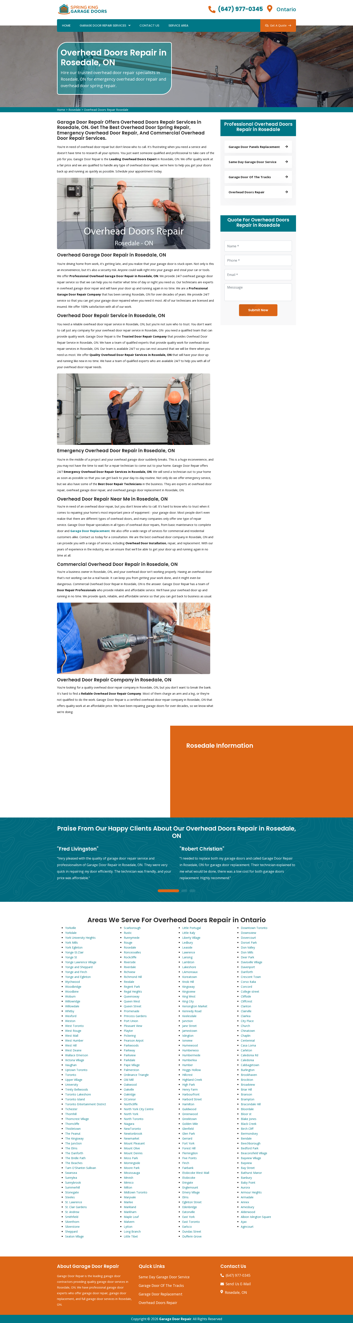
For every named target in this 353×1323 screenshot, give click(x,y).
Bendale (246, 1138)
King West (188, 996)
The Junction (73, 1143)
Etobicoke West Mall (195, 1173)
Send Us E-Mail (238, 1283)
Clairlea (245, 1016)
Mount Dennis (133, 1153)
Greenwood (190, 1114)
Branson (246, 1094)
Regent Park (132, 987)
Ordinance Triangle (136, 1075)
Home (66, 25)
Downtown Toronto (254, 928)
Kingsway (188, 987)
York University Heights (80, 938)
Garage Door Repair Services (103, 25)
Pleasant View (133, 1026)
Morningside (132, 1163)
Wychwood (72, 982)
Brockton (247, 1080)
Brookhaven (249, 1075)
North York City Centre (139, 1109)
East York (188, 1217)
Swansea (71, 1173)
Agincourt (247, 1227)
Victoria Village (74, 1060)
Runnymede (132, 938)
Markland (130, 1207)
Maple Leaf (131, 1217)
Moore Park (132, 1168)
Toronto (70, 1075)
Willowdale (72, 1006)
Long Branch (132, 1231)
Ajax (244, 1222)
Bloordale (247, 1109)
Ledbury (187, 942)
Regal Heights (133, 991)
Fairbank (187, 1168)
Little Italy (188, 933)
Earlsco (187, 1227)
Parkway (129, 1050)
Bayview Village (251, 1158)
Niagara (129, 1124)
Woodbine (72, 991)
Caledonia (247, 1060)
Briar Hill (246, 1089)
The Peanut (72, 1133)
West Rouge (73, 1031)
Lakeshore (189, 967)
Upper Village (73, 1080)
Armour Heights (251, 1192)
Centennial (248, 1040)
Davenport (248, 967)
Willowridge (72, 1001)
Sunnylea (71, 1178)
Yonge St (71, 957)
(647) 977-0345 (240, 9)
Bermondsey (249, 1133)
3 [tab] (192, 891)
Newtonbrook (133, 1133)
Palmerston (131, 1070)
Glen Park (188, 1133)
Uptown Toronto (76, 1070)
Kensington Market (194, 1006)
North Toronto (133, 1119)
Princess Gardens (135, 1016)
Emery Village (191, 1192)
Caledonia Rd (249, 1055)
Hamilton (188, 1104)
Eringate (187, 1182)
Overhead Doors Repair (158, 1302)
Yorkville (70, 928)
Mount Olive (132, 1148)
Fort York (188, 1143)
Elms (185, 1197)
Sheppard (71, 1231)
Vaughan (71, 1065)
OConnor (130, 1099)
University (71, 1084)
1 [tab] (168, 891)
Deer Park (247, 957)
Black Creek (248, 1124)
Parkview (130, 1055)
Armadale (247, 1197)
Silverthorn (72, 1222)
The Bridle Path (75, 1158)
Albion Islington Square (256, 1217)
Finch (185, 1163)
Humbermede (191, 1055)
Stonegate (72, 1192)
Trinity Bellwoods (76, 1089)
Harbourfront (191, 1094)
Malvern (129, 1222)
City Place (247, 1021)
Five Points (189, 1158)
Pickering (130, 1036)
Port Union (131, 1021)
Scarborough (132, 928)
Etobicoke (188, 1178)
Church (245, 1026)
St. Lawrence (73, 1202)
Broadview (248, 1084)
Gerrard (187, 1138)
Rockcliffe (130, 957)
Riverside (130, 962)
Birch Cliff (247, 1129)
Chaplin (245, 1036)
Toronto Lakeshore (78, 1094)
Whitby (69, 1011)
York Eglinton (74, 947)
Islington (187, 1036)
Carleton (246, 1050)
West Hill (71, 1045)
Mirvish (128, 1178)
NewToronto (132, 1129)
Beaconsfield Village (254, 1153)
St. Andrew (72, 1212)
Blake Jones (248, 1119)
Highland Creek (192, 1080)
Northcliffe (131, 1104)
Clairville (246, 1011)
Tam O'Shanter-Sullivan (80, 1168)
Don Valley (248, 947)
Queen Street (132, 1006)
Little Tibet (131, 1236)
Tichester (71, 1109)
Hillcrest (187, 1075)
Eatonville (188, 1212)
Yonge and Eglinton (78, 977)
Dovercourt (248, 938)
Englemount (190, 1187)
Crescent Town (251, 977)
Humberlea (189, 1060)
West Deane (73, 1050)
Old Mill (129, 1080)
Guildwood (189, 1109)
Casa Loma (248, 1045)
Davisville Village (251, 962)
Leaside (187, 947)
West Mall (71, 1036)
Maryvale (130, 1197)
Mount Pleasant (134, 1143)
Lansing (187, 957)
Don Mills (247, 952)
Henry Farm (190, 1089)
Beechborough (250, 1143)
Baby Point (248, 1182)
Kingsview (188, 991)
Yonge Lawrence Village (80, 962)
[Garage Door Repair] (82, 9)
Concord (246, 987)
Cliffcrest (246, 1001)
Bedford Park (249, 1148)
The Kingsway (74, 1138)
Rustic (128, 933)
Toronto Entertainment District (85, 1104)
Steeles (70, 1197)
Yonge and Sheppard (79, 967)
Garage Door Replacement (160, 1294)
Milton (128, 1187)
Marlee (128, 1202)
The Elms (71, 1148)
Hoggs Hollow (191, 1070)
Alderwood (248, 1212)
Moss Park (131, 1158)
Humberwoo (190, 1050)
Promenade (131, 1011)
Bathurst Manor (251, 1173)
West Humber (74, 1040)
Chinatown (248, 1031)
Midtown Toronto (135, 1192)
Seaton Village (74, 1236)
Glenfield (188, 1129)
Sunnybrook (73, 1182)
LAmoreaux (190, 972)
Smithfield (71, 1217)
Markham (130, 1212)
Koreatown (189, 977)
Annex (245, 1202)
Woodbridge (73, 987)
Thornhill (71, 1114)
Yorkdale (71, 933)
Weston (70, 1021)
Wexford (70, 1016)
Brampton (247, 1099)
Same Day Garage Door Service (164, 1276)
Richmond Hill (133, 977)
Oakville (129, 1089)
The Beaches (74, 1163)
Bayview (246, 1163)
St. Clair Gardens (76, 1207)
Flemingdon (190, 1153)
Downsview (248, 933)
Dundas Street (191, 1231)
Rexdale (129, 982)
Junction (187, 1021)
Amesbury (247, 1207)
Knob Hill (188, 982)
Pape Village (132, 1065)
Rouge (128, 942)
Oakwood (130, 1084)
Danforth (247, 972)
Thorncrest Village (77, 1119)
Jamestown (189, 1031)
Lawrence (188, 952)
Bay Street (248, 1168)
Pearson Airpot (134, 1040)
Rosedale (74, 110)
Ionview (187, 1040)
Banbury (246, 1178)
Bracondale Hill (251, 1104)
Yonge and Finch (76, 972)
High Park (188, 1084)
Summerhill (72, 1187)
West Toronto (74, 1026)
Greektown (189, 1119)
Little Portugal (191, 928)
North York (131, 1114)
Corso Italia (248, 982)
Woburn (70, 996)
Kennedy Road (191, 1011)
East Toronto (191, 1222)
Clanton (246, 1006)
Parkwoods (131, 1045)
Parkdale (129, 1060)
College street (250, 991)
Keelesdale (189, 1016)
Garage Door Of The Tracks (161, 1285)
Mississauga (132, 1173)
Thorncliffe (72, 1124)
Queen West (132, 1001)
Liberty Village (191, 938)
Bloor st (246, 1114)
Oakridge (130, 1094)
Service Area (178, 25)
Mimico (129, 1182)
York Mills (71, 942)
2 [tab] (184, 891)
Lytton (128, 1227)
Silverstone (72, 1227)
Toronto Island (75, 1099)
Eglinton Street (192, 1202)
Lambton (188, 962)
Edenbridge (189, 1207)
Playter (128, 1031)
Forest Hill (188, 1148)
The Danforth (74, 1153)
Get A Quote (278, 25)
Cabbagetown (250, 1065)
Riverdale (130, 967)
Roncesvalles (132, 952)
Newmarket (131, 1138)
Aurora (245, 1187)
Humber (187, 1065)
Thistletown (73, 1129)
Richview (129, 972)
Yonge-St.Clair (74, 952)
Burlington (248, 1070)
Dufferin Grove (192, 1236)
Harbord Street (192, 1099)
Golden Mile (190, 1124)
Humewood (190, 1045)
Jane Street (189, 1026)
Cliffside (246, 996)
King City (188, 1001)
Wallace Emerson (76, 1055)
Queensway (131, 996)
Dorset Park (249, 942)
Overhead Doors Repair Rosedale (106, 110)
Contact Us (149, 25)
